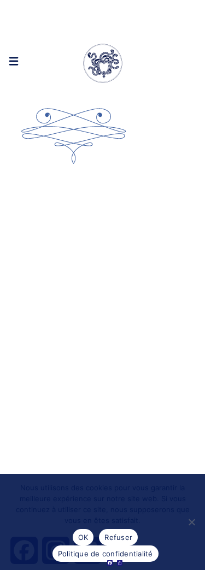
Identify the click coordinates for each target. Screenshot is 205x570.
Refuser (118, 537)
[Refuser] (191, 521)
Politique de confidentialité (105, 553)
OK (83, 537)
